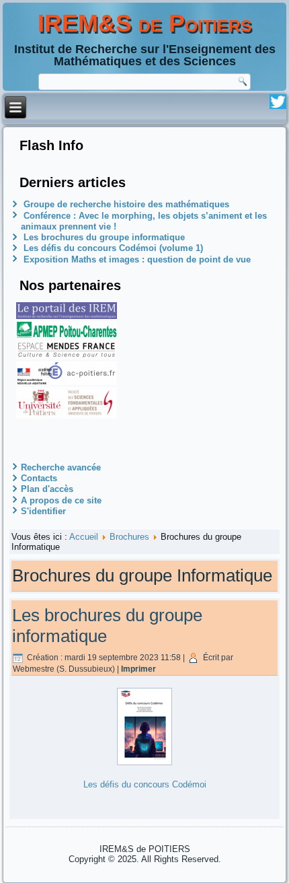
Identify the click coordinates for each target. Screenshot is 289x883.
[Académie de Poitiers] (66, 382)
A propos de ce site (61, 500)
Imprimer (138, 669)
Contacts (39, 478)
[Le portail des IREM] (66, 316)
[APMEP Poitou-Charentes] (66, 335)
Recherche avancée (61, 467)
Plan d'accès (47, 489)
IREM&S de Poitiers (145, 23)
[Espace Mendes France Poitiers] (66, 356)
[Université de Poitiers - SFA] (66, 416)
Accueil (83, 537)
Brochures (129, 537)
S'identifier (43, 511)
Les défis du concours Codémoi (144, 784)
